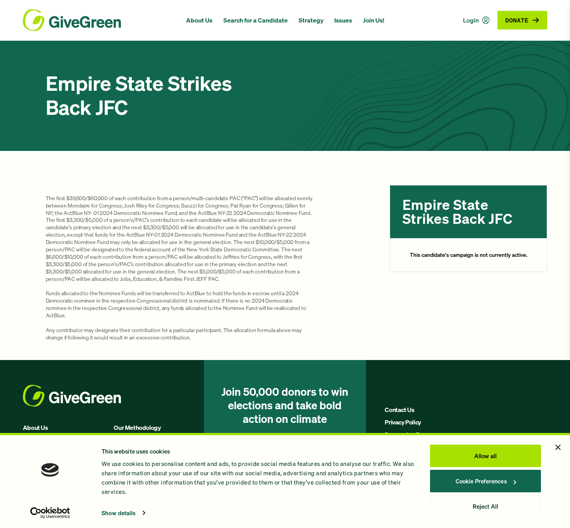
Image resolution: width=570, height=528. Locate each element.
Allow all (485, 456)
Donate (517, 20)
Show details (119, 513)
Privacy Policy (403, 422)
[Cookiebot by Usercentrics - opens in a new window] (50, 513)
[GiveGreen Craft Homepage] (100, 20)
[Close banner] (558, 447)
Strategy (311, 20)
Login (471, 20)
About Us (199, 20)
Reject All (485, 506)
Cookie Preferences (481, 481)
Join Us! (373, 20)
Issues (343, 20)
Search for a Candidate (255, 20)
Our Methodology (137, 427)
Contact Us (399, 409)
